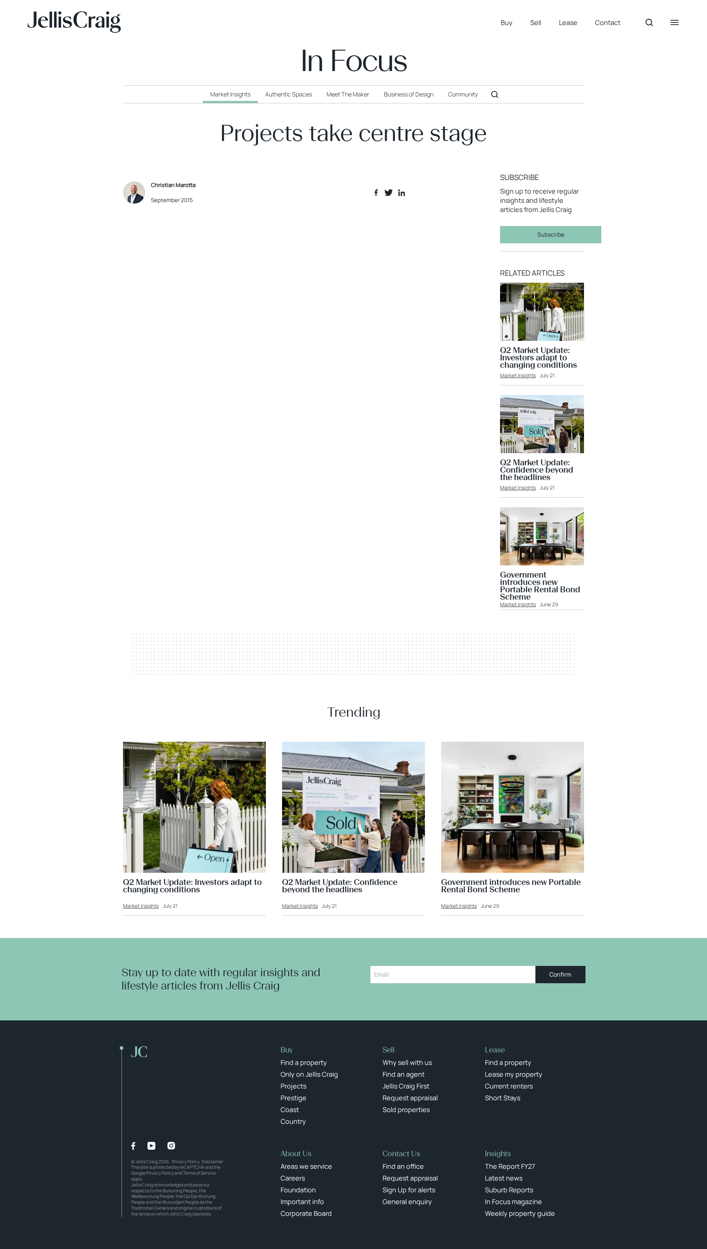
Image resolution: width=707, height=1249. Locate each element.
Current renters (509, 1086)
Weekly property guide (520, 1213)
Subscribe (550, 234)
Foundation (298, 1189)
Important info (302, 1201)
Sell (535, 22)
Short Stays (502, 1097)
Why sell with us (407, 1062)
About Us (296, 1153)
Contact (607, 22)
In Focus (353, 61)
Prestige (293, 1097)
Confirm (560, 974)
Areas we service (306, 1166)
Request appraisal (410, 1097)
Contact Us (401, 1153)
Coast (290, 1109)
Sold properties (406, 1109)
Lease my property (513, 1074)
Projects (293, 1086)
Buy (507, 22)
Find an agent (404, 1074)
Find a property (304, 1062)
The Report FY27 (510, 1166)
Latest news (504, 1178)
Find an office (403, 1166)
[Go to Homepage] (74, 22)
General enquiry (407, 1201)
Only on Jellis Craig (309, 1074)
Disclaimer (212, 1161)
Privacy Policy (186, 1161)
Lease (568, 22)
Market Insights (518, 375)
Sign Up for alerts (409, 1189)
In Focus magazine (513, 1201)
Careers (293, 1178)
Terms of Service (199, 1173)
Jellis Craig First (406, 1086)
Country (293, 1121)
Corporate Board (306, 1213)
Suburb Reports (509, 1189)
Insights (498, 1153)
